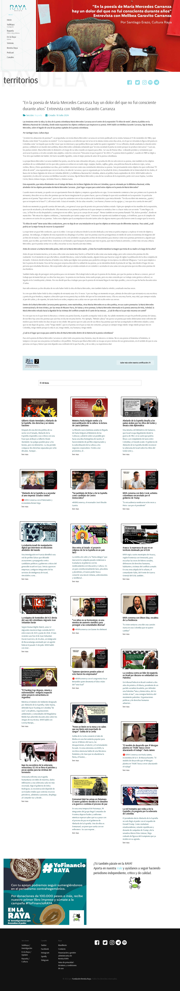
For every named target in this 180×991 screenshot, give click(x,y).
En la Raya (11, 37)
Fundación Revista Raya (81, 978)
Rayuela (13, 31)
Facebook (45, 949)
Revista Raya (12, 47)
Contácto (62, 949)
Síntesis (10, 43)
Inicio (9, 19)
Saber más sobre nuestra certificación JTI (135, 362)
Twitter (44, 945)
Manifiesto (62, 945)
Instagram (45, 952)
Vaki (119, 868)
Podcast (10, 52)
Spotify (44, 956)
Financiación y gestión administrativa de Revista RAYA (67, 955)
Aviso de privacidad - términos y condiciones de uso (67, 965)
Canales (10, 57)
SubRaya (10, 25)
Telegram (44, 960)
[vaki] (45, 891)
